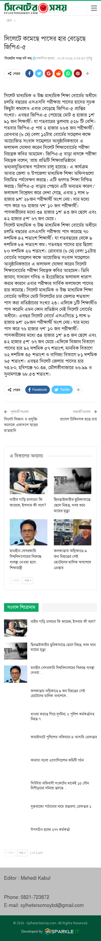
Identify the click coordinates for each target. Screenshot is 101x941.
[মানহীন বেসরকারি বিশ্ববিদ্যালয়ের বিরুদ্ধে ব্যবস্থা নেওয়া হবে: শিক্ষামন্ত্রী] (28, 532)
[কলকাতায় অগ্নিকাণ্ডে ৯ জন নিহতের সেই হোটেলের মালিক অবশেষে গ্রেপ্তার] (73, 532)
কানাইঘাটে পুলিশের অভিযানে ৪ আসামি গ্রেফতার (64, 737)
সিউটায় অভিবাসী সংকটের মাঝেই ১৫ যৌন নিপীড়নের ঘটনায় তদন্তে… (60, 786)
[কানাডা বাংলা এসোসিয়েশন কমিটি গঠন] (15, 766)
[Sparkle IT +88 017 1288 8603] (62, 931)
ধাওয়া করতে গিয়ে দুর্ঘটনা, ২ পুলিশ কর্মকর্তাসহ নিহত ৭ (62, 717)
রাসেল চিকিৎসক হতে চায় (78, 419)
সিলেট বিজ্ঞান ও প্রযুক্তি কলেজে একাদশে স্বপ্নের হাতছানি (21, 424)
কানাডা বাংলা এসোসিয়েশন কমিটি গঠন (57, 760)
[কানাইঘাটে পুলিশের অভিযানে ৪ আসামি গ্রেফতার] (15, 743)
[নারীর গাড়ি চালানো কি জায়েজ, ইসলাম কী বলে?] (28, 481)
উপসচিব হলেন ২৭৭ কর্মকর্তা (50, 829)
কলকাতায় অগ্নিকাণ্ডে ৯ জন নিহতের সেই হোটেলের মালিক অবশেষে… (58, 693)
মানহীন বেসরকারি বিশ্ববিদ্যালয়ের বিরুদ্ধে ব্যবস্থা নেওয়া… (62, 670)
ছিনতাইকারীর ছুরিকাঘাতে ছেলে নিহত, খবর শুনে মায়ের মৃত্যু (63, 647)
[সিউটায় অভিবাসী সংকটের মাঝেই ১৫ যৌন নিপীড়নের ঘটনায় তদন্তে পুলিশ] (15, 789)
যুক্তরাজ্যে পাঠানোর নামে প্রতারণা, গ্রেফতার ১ (61, 806)
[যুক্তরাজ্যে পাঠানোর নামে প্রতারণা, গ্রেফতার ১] (15, 812)
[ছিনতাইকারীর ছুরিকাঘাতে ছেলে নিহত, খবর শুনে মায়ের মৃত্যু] (73, 481)
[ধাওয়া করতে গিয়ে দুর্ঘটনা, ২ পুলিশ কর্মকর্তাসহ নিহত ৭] (15, 720)
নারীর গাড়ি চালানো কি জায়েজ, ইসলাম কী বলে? (63, 621)
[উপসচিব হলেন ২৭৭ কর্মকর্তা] (15, 836)
